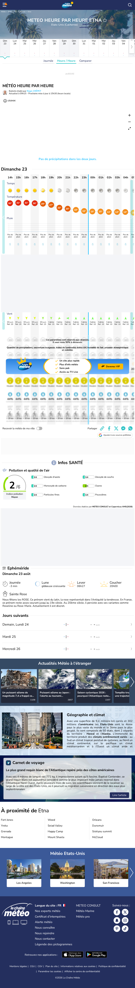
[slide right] (131, 217)
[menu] (5, 5)
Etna (29, 12)
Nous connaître (45, 928)
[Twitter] (125, 912)
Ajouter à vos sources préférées (117, 435)
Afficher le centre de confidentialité (82, 971)
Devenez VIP (113, 366)
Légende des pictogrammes (53, 944)
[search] (130, 5)
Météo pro (83, 917)
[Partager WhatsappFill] (130, 428)
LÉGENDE (11, 100)
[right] (131, 46)
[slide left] (3, 217)
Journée (48, 61)
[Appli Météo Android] (96, 954)
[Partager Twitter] (116, 428)
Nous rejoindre (44, 933)
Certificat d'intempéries (50, 917)
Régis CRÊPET (34, 91)
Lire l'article (119, 795)
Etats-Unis (12, 12)
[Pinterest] (117, 928)
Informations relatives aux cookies (78, 966)
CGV (40, 966)
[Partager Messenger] (123, 428)
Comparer (85, 61)
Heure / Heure (66, 61)
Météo (3, 12)
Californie (21, 12)
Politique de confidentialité (112, 966)
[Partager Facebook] (109, 428)
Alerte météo (43, 922)
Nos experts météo (47, 911)
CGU (32, 966)
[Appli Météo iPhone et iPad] (72, 954)
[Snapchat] (117, 920)
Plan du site (51, 966)
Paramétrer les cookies (49, 971)
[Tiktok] (125, 928)
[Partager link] (102, 428)
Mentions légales (18, 966)
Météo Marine (85, 911)
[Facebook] (117, 912)
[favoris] (105, 20)
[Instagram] (125, 920)
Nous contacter (45, 939)
